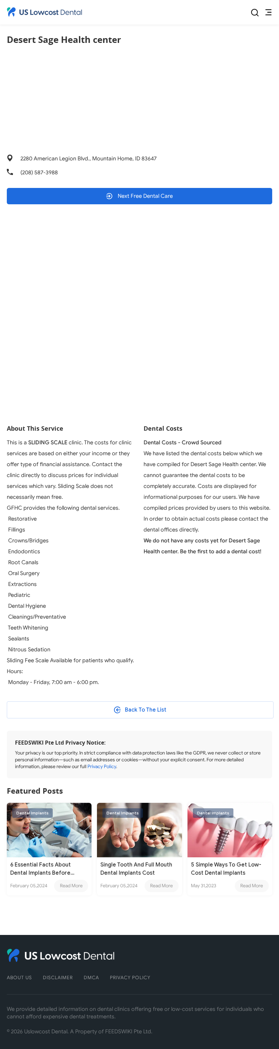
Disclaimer (58, 978)
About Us (19, 978)
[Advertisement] (139, 100)
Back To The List (145, 709)
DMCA (91, 978)
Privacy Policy (101, 766)
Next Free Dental (144, 196)
